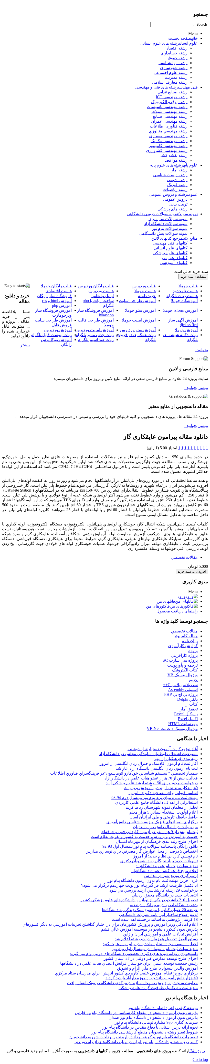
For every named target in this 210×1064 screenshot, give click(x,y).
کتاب (193, 704)
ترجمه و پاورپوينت (182, 665)
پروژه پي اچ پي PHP (181, 694)
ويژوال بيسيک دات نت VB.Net (172, 728)
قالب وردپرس (144, 286)
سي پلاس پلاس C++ (180, 684)
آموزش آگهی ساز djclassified (183, 322)
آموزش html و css (57, 300)
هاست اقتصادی (59, 291)
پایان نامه (190, 641)
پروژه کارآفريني (184, 655)
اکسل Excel (188, 719)
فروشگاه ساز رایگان (54, 296)
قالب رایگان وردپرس (96, 286)
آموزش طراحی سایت (137, 300)
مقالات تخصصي (184, 557)
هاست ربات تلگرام (182, 296)
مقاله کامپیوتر (186, 636)
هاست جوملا (145, 291)
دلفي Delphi (187, 699)
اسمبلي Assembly (183, 689)
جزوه (193, 680)
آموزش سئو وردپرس (138, 330)
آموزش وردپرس (58, 330)
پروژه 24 (197, 1051)
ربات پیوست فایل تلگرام (51, 335)
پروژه (193, 650)
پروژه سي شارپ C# (180, 660)
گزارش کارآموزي (183, 645)
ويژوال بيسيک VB (182, 675)
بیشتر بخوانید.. (196, 387)
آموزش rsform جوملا (180, 310)
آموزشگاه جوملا (184, 300)
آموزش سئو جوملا (140, 310)
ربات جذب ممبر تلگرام (94, 335)
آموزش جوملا (186, 330)
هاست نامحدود (185, 291)
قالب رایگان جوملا (56, 286)
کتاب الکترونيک (185, 670)
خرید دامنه (147, 296)
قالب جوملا (188, 286)
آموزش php (62, 305)
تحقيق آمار (189, 709)
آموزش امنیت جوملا (139, 320)
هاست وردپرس (101, 291)
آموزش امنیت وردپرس (94, 330)
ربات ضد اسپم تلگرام (96, 339)
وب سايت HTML (183, 723)
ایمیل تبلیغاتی (102, 296)
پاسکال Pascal (186, 714)
